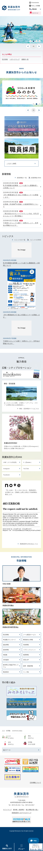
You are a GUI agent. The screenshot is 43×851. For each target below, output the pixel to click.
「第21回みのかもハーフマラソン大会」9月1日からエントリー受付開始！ (21, 215)
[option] (21, 29)
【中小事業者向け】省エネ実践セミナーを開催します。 (20, 196)
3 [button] (36, 41)
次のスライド (39, 46)
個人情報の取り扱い (32, 809)
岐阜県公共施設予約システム (10, 666)
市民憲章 (6, 660)
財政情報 (6, 650)
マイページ (35, 13)
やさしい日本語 (36, 5)
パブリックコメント (29, 650)
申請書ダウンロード (9, 639)
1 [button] (30, 41)
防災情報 (5, 59)
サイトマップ (7, 809)
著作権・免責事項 (18, 809)
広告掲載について (35, 782)
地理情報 (26, 655)
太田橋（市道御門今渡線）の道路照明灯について (20, 205)
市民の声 (26, 660)
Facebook (6, 475)
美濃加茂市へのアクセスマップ (21, 813)
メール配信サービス (29, 634)
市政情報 (26, 644)
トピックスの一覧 (19, 240)
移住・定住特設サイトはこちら (29, 408)
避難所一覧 (25, 59)
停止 (34, 46)
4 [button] (39, 41)
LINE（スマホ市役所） (10, 462)
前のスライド (28, 46)
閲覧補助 (34, 9)
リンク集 (26, 672)
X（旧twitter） (27, 462)
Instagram (6, 468)
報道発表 (6, 672)
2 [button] (33, 41)
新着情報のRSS (36, 178)
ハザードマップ (15, 59)
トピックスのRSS (35, 240)
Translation (35, 2)
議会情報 (6, 644)
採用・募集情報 (28, 666)
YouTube (26, 468)
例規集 (5, 655)
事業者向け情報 (28, 639)
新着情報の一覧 (22, 178)
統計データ (6, 750)
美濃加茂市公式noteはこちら (29, 544)
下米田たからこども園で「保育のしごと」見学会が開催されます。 (20, 224)
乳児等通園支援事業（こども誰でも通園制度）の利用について (20, 187)
